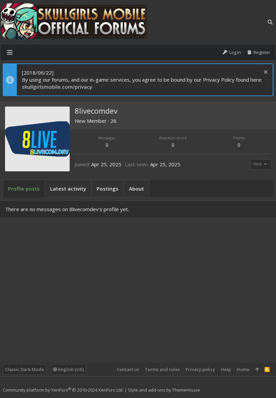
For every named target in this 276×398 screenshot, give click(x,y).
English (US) (70, 369)
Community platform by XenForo (63, 390)
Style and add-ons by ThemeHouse (164, 390)
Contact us (128, 369)
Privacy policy (200, 369)
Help (226, 369)
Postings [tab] (107, 188)
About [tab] (136, 188)
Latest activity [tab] (68, 188)
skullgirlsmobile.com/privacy (57, 86)
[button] (9, 52)
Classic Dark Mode (24, 369)
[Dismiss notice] (265, 72)
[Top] (257, 369)
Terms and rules (162, 369)
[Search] (270, 22)
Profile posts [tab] (24, 188)
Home (243, 369)
